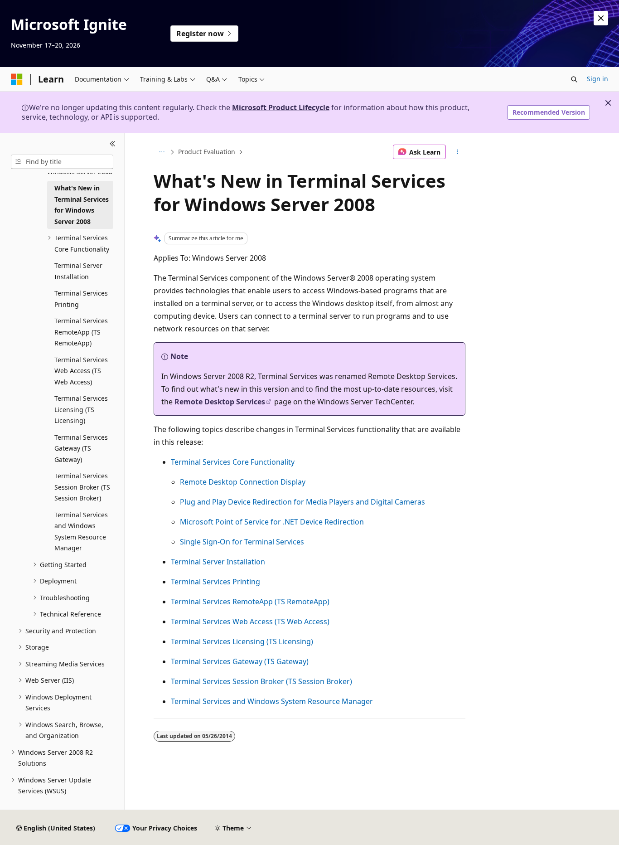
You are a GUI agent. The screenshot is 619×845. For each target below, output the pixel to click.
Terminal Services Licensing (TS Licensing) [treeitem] (81, 409)
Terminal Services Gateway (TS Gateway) (240, 661)
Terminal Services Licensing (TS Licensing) (242, 641)
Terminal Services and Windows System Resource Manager (272, 701)
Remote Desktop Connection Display (242, 482)
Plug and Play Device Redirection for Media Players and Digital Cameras (302, 502)
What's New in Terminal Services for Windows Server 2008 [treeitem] (81, 205)
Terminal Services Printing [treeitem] (81, 299)
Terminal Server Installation (218, 562)
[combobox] (62, 162)
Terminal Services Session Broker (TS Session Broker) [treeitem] (82, 486)
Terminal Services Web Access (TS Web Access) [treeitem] (81, 370)
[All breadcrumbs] (161, 152)
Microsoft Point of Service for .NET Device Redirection (272, 522)
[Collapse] (113, 144)
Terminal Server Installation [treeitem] (78, 271)
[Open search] (574, 79)
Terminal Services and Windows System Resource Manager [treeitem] (81, 531)
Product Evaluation (206, 151)
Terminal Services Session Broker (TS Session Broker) (261, 681)
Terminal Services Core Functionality (233, 462)
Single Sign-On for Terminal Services (242, 542)
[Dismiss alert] (601, 18)
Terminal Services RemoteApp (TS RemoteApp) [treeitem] (81, 331)
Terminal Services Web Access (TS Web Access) (250, 621)
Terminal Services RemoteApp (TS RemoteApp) (250, 602)
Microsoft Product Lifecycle (280, 107)
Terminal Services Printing (215, 582)
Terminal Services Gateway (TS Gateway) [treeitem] (81, 448)
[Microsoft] (17, 79)
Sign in (597, 78)
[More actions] (457, 152)
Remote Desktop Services (219, 402)
